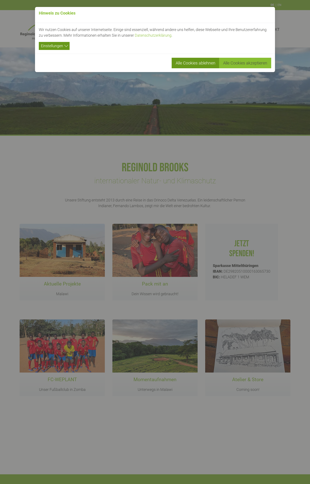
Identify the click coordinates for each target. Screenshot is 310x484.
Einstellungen (52, 46)
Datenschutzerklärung (153, 35)
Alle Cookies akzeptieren (245, 63)
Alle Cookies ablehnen (195, 63)
